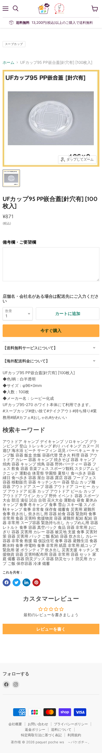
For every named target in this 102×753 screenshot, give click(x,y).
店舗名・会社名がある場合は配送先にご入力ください (51, 299)
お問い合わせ (38, 724)
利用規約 (74, 735)
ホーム (8, 62)
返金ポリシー (35, 729)
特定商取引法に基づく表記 (41, 735)
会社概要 (15, 724)
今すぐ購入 (51, 330)
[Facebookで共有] (6, 582)
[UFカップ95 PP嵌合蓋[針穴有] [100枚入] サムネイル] (11, 178)
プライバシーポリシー (71, 724)
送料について (61, 729)
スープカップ (14, 44)
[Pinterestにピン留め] (36, 582)
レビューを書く (51, 629)
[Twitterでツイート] (16, 582)
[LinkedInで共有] (26, 582)
